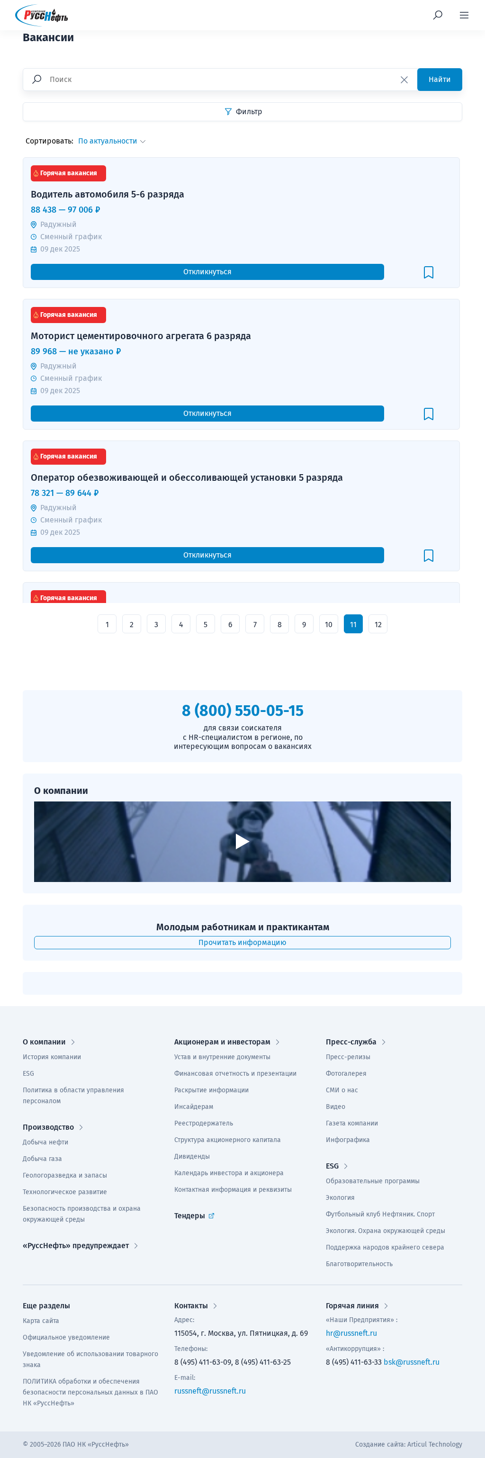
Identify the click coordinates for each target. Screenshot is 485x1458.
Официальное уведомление (66, 1337)
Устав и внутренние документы (222, 1057)
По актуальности (107, 140)
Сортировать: (49, 140)
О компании (44, 1041)
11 (353, 624)
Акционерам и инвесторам (222, 1041)
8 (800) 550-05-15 (243, 711)
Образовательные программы (373, 1181)
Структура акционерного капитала (227, 1140)
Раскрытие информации (211, 1090)
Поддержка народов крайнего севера (385, 1247)
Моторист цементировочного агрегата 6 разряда (141, 326)
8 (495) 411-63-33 (354, 1362)
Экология (340, 1198)
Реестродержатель (203, 1123)
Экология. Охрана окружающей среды (385, 1231)
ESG (28, 1074)
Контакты (191, 1305)
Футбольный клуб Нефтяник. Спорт (380, 1214)
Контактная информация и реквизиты (233, 1190)
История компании (52, 1057)
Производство (48, 1127)
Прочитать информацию (242, 942)
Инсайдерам (193, 1107)
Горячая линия (352, 1305)
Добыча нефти (45, 1142)
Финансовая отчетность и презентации (235, 1074)
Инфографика (348, 1140)
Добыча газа (42, 1159)
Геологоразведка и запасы (65, 1175)
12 (378, 624)
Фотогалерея (346, 1074)
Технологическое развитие (65, 1192)
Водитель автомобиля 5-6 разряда (107, 184)
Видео (335, 1107)
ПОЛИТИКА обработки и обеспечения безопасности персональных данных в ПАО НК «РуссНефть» (90, 1392)
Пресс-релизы (348, 1057)
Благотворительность (359, 1264)
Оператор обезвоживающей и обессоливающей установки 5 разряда (187, 467)
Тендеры (189, 1215)
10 (328, 624)
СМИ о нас (342, 1090)
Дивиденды (192, 1156)
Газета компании (352, 1123)
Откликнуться (207, 271)
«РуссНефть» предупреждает (76, 1245)
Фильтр (248, 111)
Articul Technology (434, 1444)
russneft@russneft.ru (210, 1390)
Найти (440, 79)
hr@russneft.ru (351, 1333)
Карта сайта (41, 1321)
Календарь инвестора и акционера (229, 1173)
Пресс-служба (351, 1041)
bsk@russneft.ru (412, 1362)
